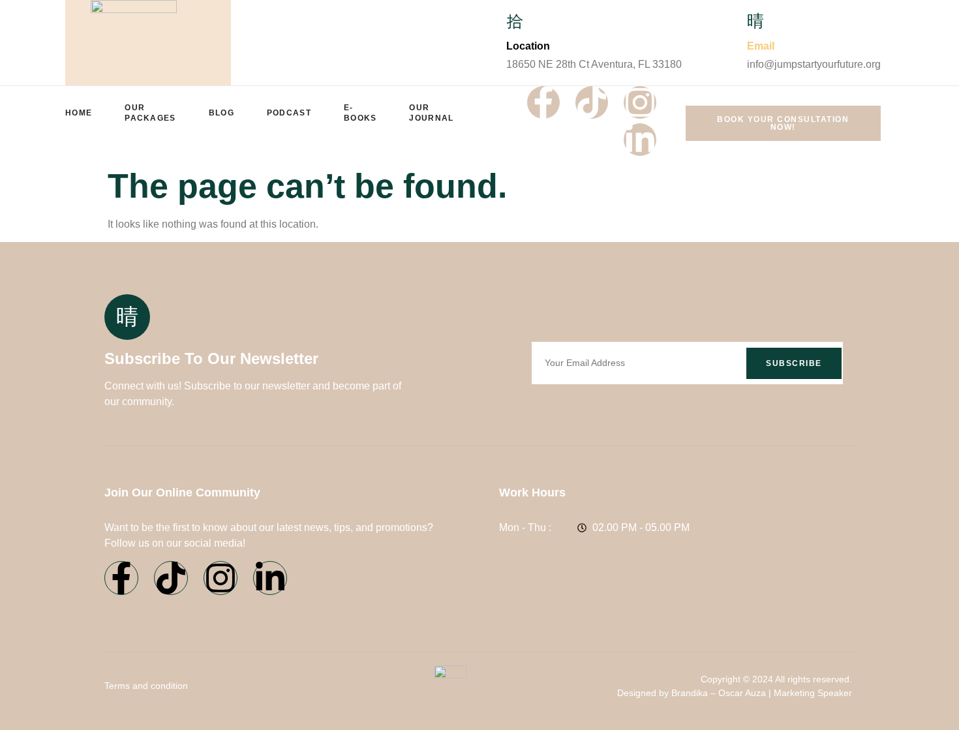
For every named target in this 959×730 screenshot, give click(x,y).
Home (78, 112)
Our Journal (431, 113)
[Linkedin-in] (640, 139)
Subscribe (794, 363)
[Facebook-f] (543, 102)
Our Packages (150, 113)
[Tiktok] (591, 102)
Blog (221, 112)
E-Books (360, 113)
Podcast (289, 112)
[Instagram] (640, 102)
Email (760, 46)
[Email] (755, 21)
